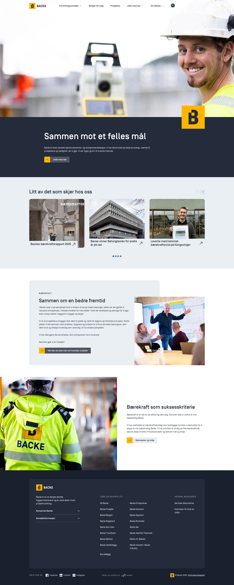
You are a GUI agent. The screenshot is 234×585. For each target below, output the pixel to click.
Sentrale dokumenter (184, 503)
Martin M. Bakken (138, 539)
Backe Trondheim (108, 533)
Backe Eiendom (137, 509)
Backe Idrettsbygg (108, 545)
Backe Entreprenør (138, 503)
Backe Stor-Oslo (107, 527)
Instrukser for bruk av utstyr (184, 511)
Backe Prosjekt (106, 509)
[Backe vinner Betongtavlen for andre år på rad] (117, 223)
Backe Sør (134, 527)
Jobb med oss (134, 6)
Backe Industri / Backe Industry (140, 547)
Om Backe (156, 6)
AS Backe (104, 503)
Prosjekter (115, 6)
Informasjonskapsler (196, 575)
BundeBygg (105, 554)
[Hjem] (37, 6)
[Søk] (173, 5)
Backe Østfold (106, 539)
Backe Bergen (106, 515)
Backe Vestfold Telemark (141, 533)
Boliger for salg (96, 6)
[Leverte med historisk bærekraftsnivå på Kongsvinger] (177, 223)
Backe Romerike (137, 521)
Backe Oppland (137, 515)
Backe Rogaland (107, 521)
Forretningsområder (69, 6)
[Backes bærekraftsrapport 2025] (56, 223)
